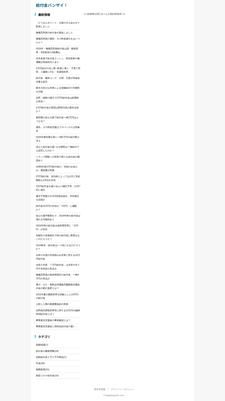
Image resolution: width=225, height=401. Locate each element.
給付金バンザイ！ (52, 5)
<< (85, 14)
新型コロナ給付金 (45, 375)
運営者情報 (99, 389)
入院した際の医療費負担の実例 (52, 304)
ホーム (104, 14)
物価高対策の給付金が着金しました (54, 32)
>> (124, 14)
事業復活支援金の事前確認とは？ (53, 320)
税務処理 (40, 369)
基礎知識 (40, 344)
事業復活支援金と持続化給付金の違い (55, 326)
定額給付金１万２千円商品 (50, 357)
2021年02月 (115, 14)
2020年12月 (93, 14)
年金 (38, 363)
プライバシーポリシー (122, 389)
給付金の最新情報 (45, 351)
